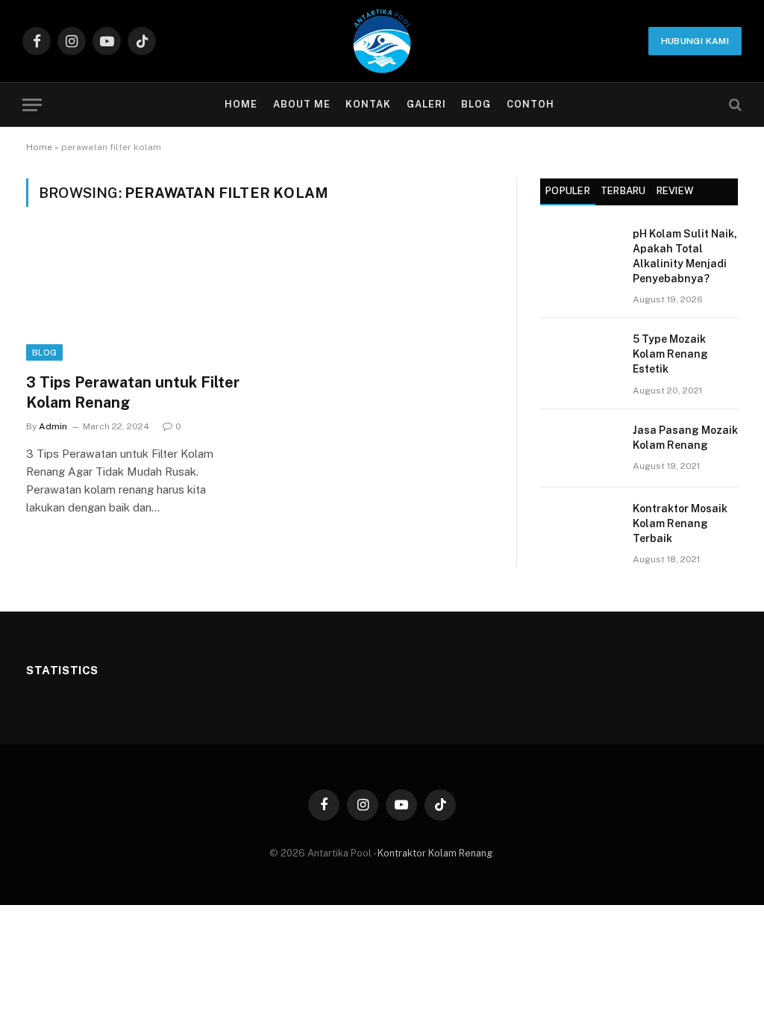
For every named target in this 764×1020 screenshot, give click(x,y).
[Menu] (32, 105)
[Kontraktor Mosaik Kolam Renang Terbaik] (579, 527)
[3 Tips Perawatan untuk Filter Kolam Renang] (135, 298)
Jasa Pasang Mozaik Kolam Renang (685, 437)
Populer (567, 190)
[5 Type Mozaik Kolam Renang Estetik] (579, 357)
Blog (476, 104)
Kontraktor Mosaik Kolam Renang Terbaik (680, 523)
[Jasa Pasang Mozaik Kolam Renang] (579, 448)
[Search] (734, 105)
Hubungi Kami (695, 41)
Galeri (426, 104)
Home (241, 104)
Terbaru (623, 190)
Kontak (368, 104)
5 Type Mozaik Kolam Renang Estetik (670, 354)
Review (675, 190)
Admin (53, 426)
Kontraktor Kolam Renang (435, 853)
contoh (530, 104)
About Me (302, 104)
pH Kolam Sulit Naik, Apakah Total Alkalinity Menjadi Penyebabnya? (685, 256)
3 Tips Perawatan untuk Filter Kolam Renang (132, 392)
